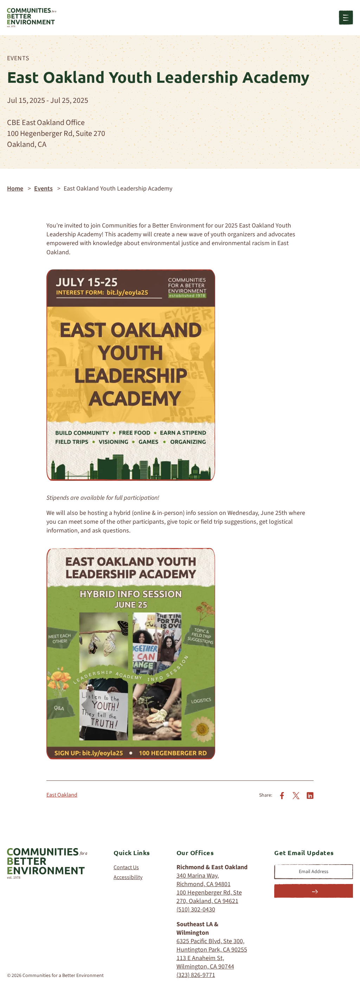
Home (15, 188)
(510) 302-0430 (195, 909)
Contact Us (126, 867)
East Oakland (61, 795)
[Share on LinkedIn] (310, 795)
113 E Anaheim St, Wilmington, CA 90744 (205, 962)
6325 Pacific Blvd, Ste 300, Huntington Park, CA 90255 (211, 945)
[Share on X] (296, 795)
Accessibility (128, 877)
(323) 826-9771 (195, 975)
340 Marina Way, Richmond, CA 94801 (203, 880)
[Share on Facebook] (281, 795)
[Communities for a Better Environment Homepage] (31, 17)
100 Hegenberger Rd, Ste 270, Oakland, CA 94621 (209, 896)
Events (18, 58)
